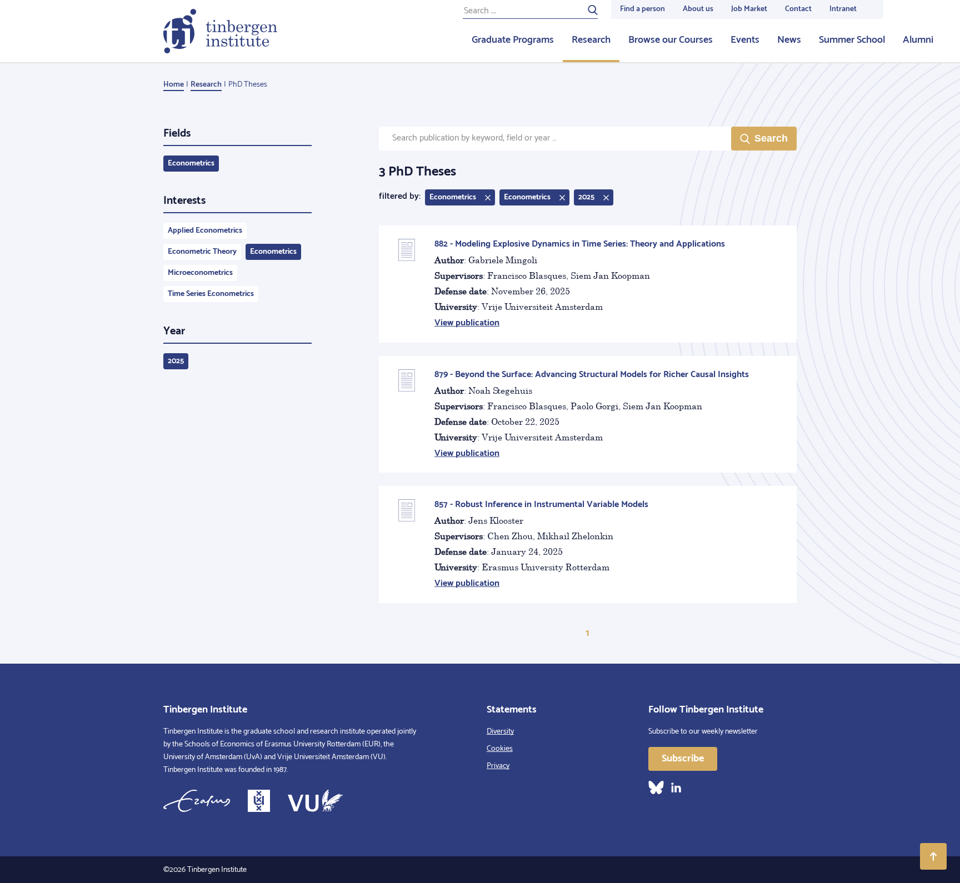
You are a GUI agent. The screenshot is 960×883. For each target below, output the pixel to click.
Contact (798, 9)
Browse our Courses (670, 40)
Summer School (852, 40)
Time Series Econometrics (211, 294)
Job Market (749, 9)
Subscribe (683, 758)
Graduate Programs (513, 40)
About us (698, 9)
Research (591, 40)
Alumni (918, 40)
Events (745, 40)
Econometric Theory (202, 251)
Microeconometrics (200, 273)
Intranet (843, 9)
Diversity (500, 731)
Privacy (498, 766)
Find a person (642, 9)
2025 (176, 361)
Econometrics (191, 163)
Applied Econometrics (205, 230)
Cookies (500, 748)
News (789, 40)
